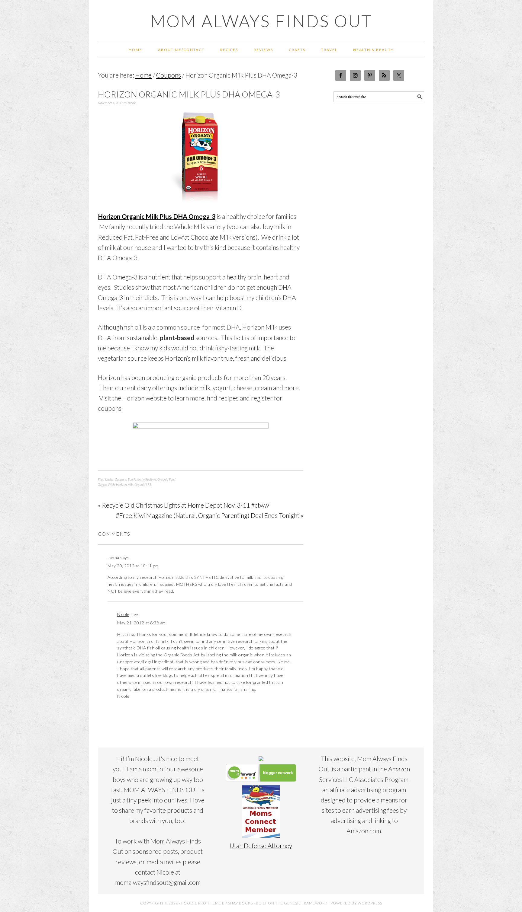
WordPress (370, 903)
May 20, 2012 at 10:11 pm (133, 565)
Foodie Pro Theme (201, 903)
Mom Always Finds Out (261, 21)
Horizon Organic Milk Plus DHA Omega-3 (156, 216)
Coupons (121, 479)
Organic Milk (143, 484)
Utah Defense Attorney (261, 845)
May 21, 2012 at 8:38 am (141, 622)
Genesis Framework (305, 903)
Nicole (123, 614)
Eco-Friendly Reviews (142, 479)
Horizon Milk (124, 484)
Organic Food (166, 479)
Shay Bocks (240, 903)
